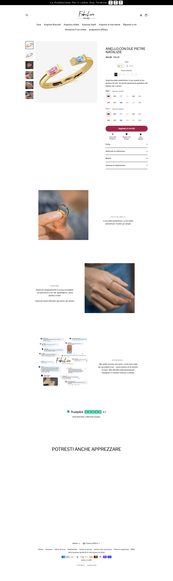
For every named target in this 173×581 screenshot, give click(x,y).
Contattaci (49, 549)
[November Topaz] (133, 102)
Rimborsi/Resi (72, 549)
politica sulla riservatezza (103, 549)
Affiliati (40, 549)
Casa (38, 24)
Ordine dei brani (60, 549)
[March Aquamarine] (121, 96)
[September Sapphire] (121, 102)
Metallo (108, 158)
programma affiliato (98, 29)
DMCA (133, 549)
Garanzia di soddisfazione (115, 165)
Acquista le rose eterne (109, 24)
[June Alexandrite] (139, 96)
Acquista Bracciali (52, 24)
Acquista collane (71, 24)
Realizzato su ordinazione (115, 151)
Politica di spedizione (121, 549)
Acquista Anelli (89, 24)
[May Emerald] (133, 96)
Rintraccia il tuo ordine (75, 29)
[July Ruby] (108, 102)
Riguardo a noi (129, 24)
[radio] (120, 66)
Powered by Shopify (92, 565)
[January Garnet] (108, 96)
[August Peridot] (114, 102)
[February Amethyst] (114, 96)
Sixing (108, 144)
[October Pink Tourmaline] (127, 102)
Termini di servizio (85, 549)
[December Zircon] (139, 102)
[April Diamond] (127, 96)
